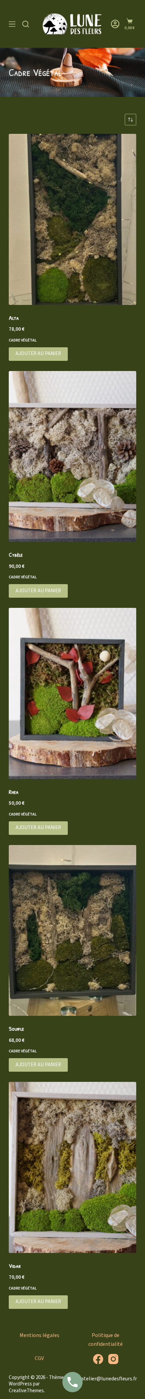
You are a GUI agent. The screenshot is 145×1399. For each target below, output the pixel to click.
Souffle (16, 1028)
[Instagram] (113, 1359)
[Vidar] (72, 1167)
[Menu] (12, 24)
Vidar (15, 1266)
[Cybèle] (72, 456)
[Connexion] (115, 24)
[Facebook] (98, 1359)
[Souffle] (72, 930)
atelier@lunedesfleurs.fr (109, 1378)
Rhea (14, 792)
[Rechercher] (25, 24)
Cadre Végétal (23, 340)
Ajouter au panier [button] (38, 353)
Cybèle (16, 554)
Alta (14, 318)
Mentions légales (39, 1335)
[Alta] (72, 219)
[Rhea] (72, 693)
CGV (39, 1358)
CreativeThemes (26, 1390)
